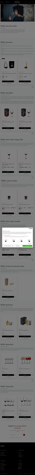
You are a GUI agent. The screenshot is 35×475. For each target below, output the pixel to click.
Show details (29, 243)
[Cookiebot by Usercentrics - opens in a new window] (29, 228)
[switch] (14, 241)
